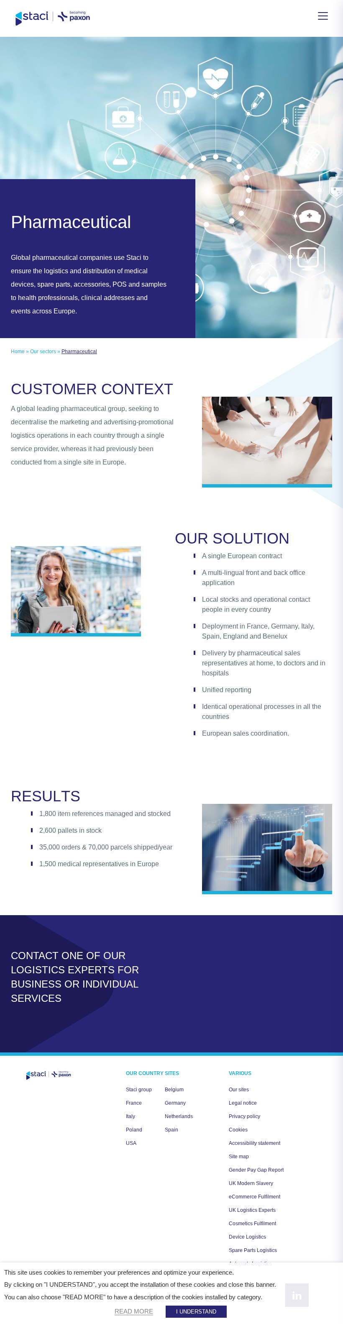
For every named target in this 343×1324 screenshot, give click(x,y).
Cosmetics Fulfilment (252, 1223)
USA (131, 1143)
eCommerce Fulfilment (254, 1197)
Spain (171, 1130)
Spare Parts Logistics (253, 1250)
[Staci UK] (53, 18)
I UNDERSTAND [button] (196, 1312)
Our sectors (43, 351)
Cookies (238, 1130)
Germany (175, 1103)
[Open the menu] (323, 16)
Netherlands (179, 1116)
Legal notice (243, 1103)
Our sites (239, 1090)
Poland (134, 1130)
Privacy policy (244, 1116)
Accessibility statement (254, 1143)
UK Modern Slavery (251, 1183)
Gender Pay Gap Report (256, 1170)
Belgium (174, 1090)
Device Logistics (247, 1237)
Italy (130, 1116)
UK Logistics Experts (252, 1210)
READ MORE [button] (134, 1311)
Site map (239, 1157)
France (134, 1103)
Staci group (139, 1090)
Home (18, 351)
